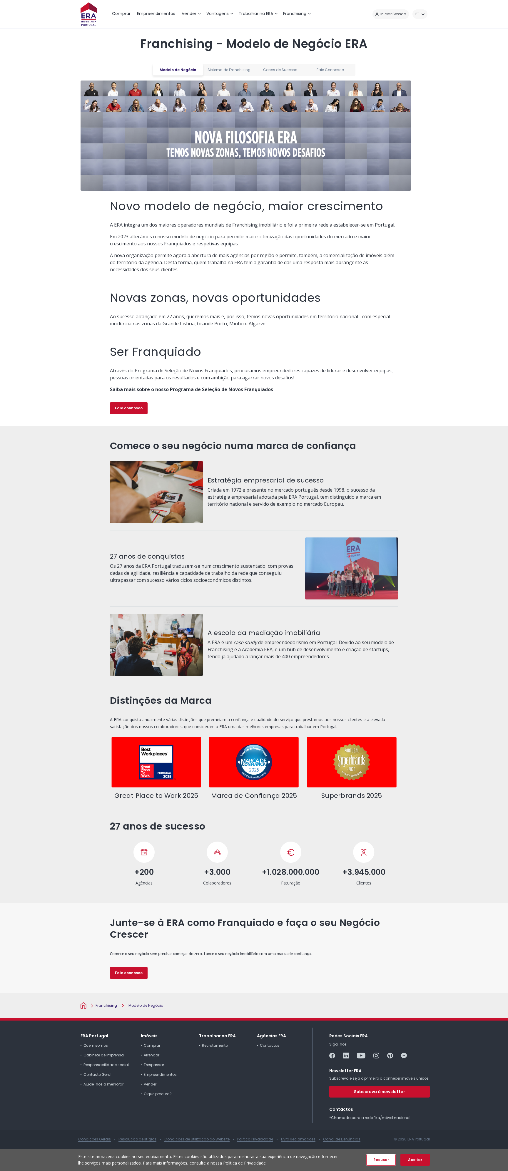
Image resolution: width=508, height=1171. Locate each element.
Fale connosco (129, 408)
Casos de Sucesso (280, 69)
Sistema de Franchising (229, 69)
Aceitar (415, 1159)
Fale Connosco (330, 69)
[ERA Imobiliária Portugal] (89, 14)
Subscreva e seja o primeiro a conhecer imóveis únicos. (379, 1078)
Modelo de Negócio (178, 69)
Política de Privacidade (244, 1163)
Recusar (381, 1159)
